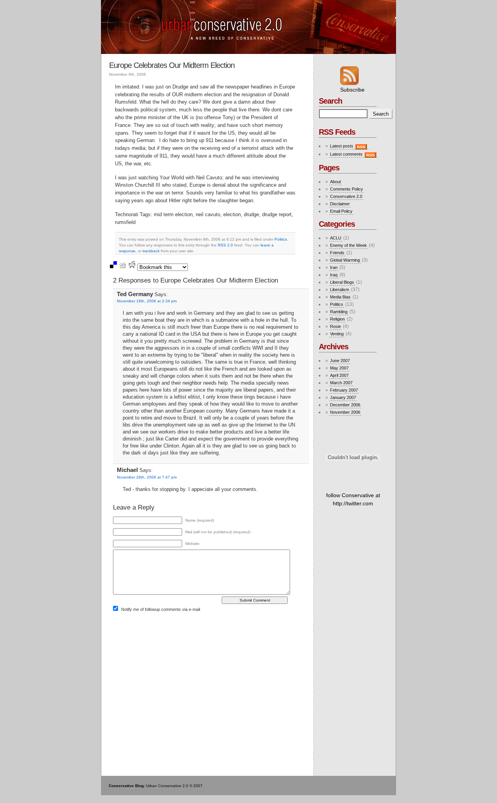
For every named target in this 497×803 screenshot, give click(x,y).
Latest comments (347, 154)
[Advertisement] (355, 574)
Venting (337, 333)
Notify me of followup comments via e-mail (160, 609)
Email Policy (341, 211)
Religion (337, 319)
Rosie (335, 326)
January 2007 (343, 397)
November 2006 (345, 412)
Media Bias (340, 297)
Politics (281, 239)
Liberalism (339, 289)
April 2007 (339, 375)
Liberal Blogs (342, 282)
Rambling (339, 311)
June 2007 (340, 360)
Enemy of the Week (348, 245)
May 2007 (339, 368)
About (335, 181)
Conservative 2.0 (346, 196)
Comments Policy (346, 189)
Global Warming (345, 260)
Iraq (333, 274)
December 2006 (345, 404)
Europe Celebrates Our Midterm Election (172, 65)
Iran (333, 267)
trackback (151, 251)
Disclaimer (340, 203)
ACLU (335, 238)
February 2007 (344, 390)
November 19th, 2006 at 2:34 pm (147, 301)
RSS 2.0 (225, 245)
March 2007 (341, 382)
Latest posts (342, 146)
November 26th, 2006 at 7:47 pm (147, 477)
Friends (337, 252)
